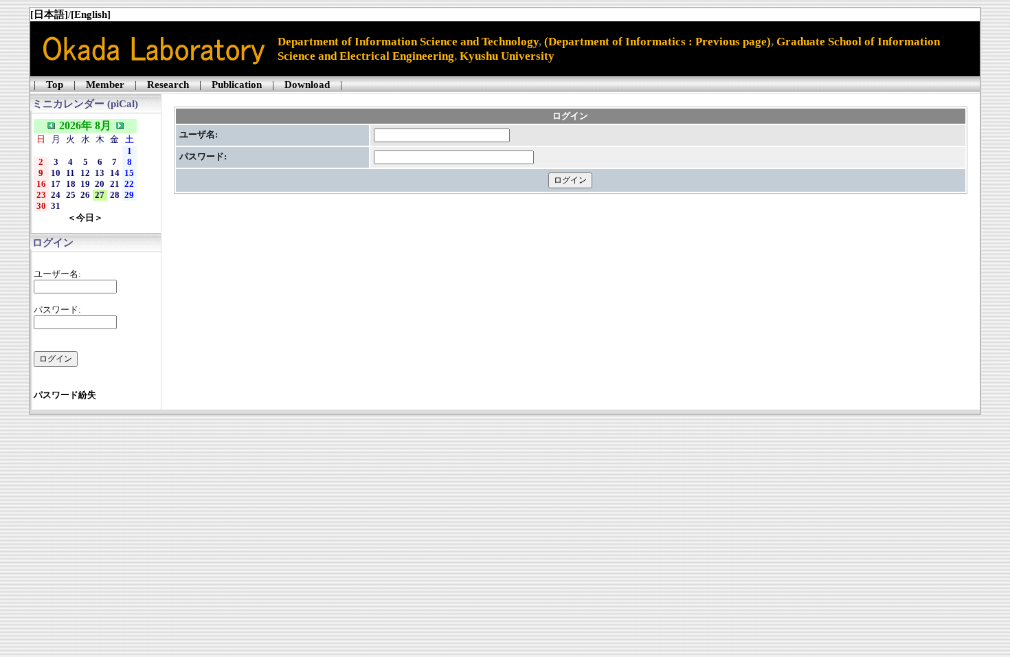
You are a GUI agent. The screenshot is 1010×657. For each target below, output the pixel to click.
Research (168, 84)
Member (105, 84)
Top (54, 84)
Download (307, 84)
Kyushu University (507, 56)
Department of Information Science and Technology (408, 41)
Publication (237, 84)
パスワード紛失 (65, 395)
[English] (91, 14)
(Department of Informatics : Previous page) (657, 41)
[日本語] (49, 14)
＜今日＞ (85, 217)
